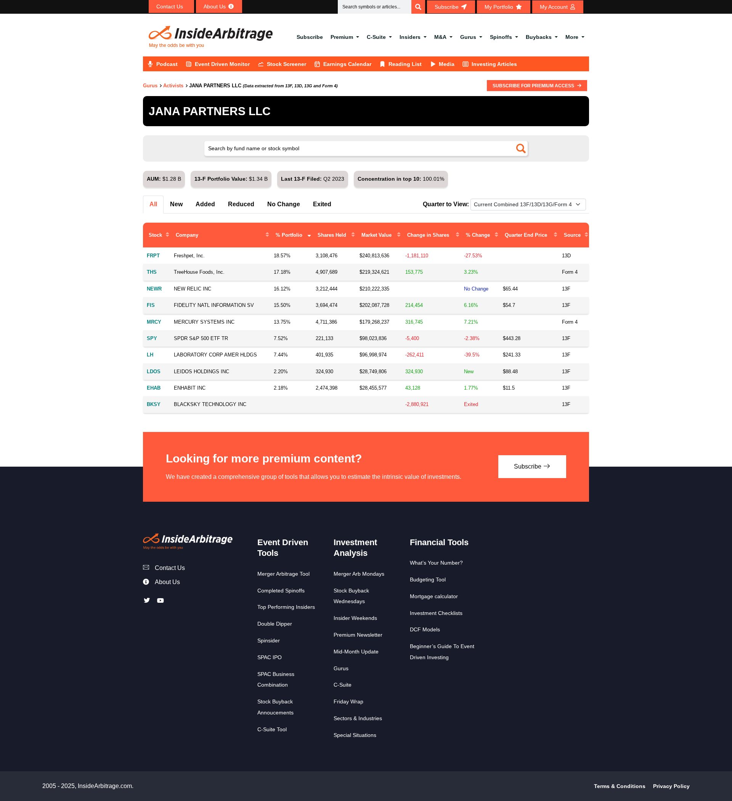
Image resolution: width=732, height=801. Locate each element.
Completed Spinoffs (281, 591)
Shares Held (332, 235)
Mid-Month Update (356, 652)
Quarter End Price (526, 235)
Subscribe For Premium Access (534, 85)
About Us (167, 582)
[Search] (418, 7)
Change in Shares (428, 235)
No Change (283, 204)
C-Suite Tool (272, 729)
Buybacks (539, 37)
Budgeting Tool (428, 579)
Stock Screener (286, 64)
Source (572, 235)
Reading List (405, 64)
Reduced (241, 204)
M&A (440, 37)
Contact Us (170, 568)
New (176, 204)
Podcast (167, 64)
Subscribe (310, 37)
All (153, 204)
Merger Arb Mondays (359, 574)
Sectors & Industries (358, 718)
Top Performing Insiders (286, 607)
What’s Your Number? (436, 563)
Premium (342, 37)
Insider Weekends (355, 618)
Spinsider (268, 640)
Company (187, 235)
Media (446, 64)
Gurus (468, 37)
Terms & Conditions (619, 786)
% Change (478, 235)
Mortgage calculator (434, 596)
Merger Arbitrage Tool (283, 574)
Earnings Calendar (347, 64)
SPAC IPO (269, 657)
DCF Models (425, 629)
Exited (322, 204)
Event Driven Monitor (222, 64)
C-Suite (376, 37)
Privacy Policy (671, 786)
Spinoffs (501, 37)
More (571, 37)
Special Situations (355, 735)
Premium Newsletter (358, 635)
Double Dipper (274, 624)
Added (205, 204)
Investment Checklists (436, 613)
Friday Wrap (348, 701)
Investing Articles (494, 64)
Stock (155, 235)
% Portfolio (289, 235)
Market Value (376, 235)
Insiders (410, 37)
